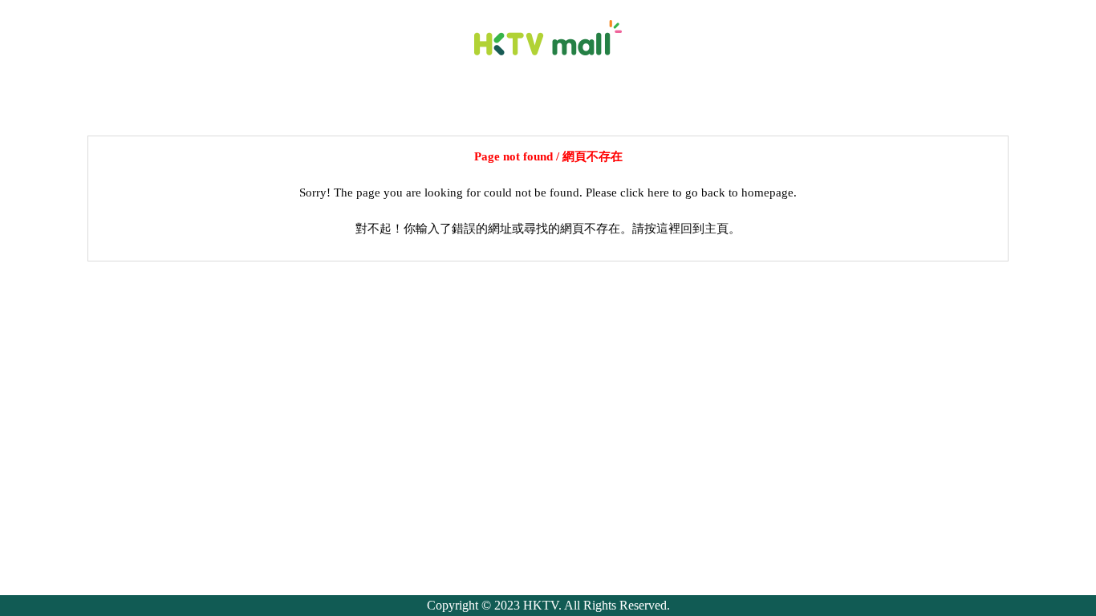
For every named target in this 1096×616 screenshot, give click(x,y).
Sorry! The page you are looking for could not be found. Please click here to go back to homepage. (548, 192)
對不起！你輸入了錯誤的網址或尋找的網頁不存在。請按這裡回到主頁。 (548, 228)
